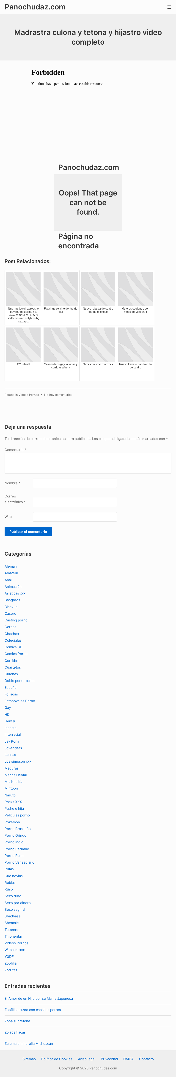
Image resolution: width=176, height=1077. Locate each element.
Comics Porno (16, 654)
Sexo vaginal (15, 909)
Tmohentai (13, 936)
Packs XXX (13, 802)
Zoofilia (10, 963)
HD (7, 714)
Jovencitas (13, 748)
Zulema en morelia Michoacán (29, 1043)
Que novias (14, 876)
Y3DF (9, 956)
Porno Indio (14, 842)
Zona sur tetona (17, 1021)
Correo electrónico (15, 499)
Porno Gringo (15, 835)
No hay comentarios (58, 394)
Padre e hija (14, 808)
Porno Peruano (17, 849)
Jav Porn (12, 741)
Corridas (12, 660)
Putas (9, 869)
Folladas (11, 694)
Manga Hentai (16, 775)
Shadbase (13, 916)
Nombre (12, 483)
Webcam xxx (15, 950)
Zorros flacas (15, 1032)
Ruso (9, 889)
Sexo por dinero (18, 903)
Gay (8, 707)
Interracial (13, 734)
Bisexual (11, 607)
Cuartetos (13, 667)
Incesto (10, 728)
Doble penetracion (20, 680)
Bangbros (12, 600)
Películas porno (17, 815)
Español (11, 687)
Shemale (12, 923)
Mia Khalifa (13, 781)
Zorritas (11, 970)
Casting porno (16, 620)
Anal (8, 580)
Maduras (12, 768)
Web (8, 516)
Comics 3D (13, 647)
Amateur (11, 573)
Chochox (12, 634)
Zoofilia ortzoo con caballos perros (33, 1010)
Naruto (10, 795)
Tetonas (11, 930)
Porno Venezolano (19, 862)
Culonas (11, 674)
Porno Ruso (14, 855)
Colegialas (13, 640)
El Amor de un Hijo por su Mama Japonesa (39, 998)
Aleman (11, 566)
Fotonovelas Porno (20, 701)
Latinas (10, 754)
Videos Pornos (29, 394)
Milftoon (11, 788)
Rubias (10, 882)
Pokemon (12, 822)
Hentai (10, 721)
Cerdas (10, 627)
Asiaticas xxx (15, 593)
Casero (10, 613)
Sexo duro (13, 896)
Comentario (15, 450)
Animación (13, 586)
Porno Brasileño (18, 829)
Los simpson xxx (18, 761)
